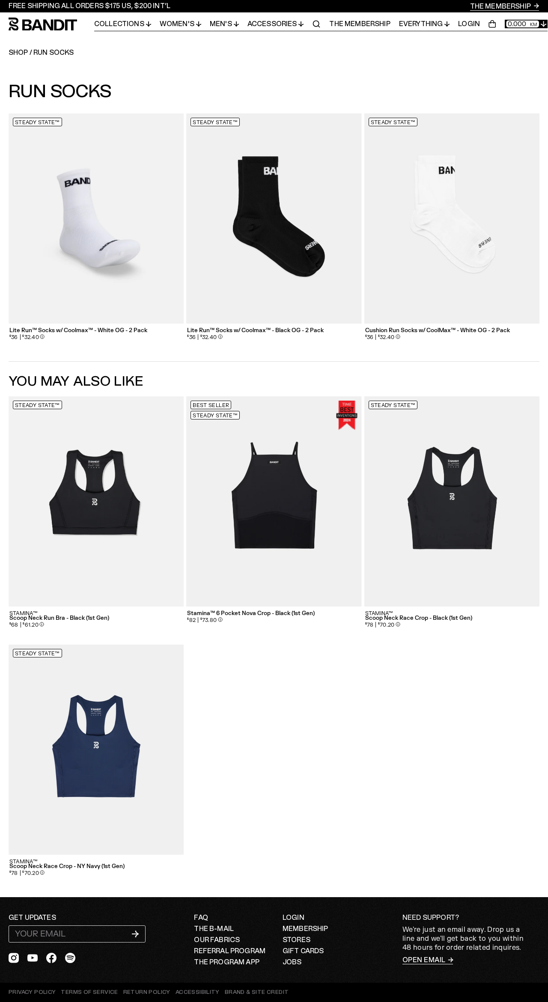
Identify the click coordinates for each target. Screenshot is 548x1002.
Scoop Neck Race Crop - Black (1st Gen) (418, 618)
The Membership (501, 6)
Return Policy (146, 992)
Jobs (292, 962)
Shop (18, 52)
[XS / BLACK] (273, 501)
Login (469, 24)
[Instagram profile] (14, 958)
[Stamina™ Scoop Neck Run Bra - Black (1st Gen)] (96, 501)
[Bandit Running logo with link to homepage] (51, 24)
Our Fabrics (217, 940)
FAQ (201, 917)
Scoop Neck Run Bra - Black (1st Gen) (59, 618)
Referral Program (229, 951)
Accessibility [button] (198, 992)
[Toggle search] (316, 24)
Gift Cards (303, 951)
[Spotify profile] (70, 958)
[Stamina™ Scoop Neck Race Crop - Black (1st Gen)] (451, 501)
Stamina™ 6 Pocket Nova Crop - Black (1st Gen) (251, 613)
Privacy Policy (32, 992)
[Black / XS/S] (273, 218)
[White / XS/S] (96, 218)
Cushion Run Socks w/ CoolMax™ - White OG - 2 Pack (437, 330)
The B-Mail (214, 929)
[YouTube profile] (32, 958)
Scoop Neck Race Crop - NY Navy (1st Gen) (67, 866)
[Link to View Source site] (257, 992)
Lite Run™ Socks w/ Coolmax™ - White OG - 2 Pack (78, 330)
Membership (305, 929)
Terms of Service (89, 992)
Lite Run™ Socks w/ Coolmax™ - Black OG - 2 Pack (255, 330)
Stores (296, 940)
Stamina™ (23, 613)
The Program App (226, 962)
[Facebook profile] (51, 958)
